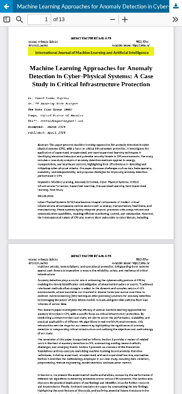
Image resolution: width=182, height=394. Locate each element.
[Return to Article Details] (6, 6)
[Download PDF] (175, 6)
